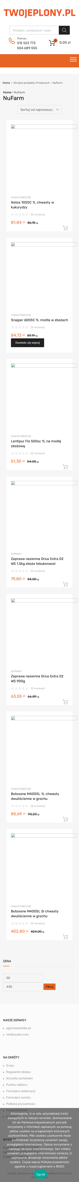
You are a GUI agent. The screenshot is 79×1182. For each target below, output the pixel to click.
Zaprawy (16, 553)
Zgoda (40, 1174)
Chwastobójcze (21, 197)
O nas (10, 1065)
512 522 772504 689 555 (27, 45)
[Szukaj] (64, 30)
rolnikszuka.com (17, 1034)
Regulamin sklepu (18, 1072)
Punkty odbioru (16, 1085)
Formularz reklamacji (20, 1091)
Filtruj (49, 986)
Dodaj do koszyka (65, 228)
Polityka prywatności (20, 1104)
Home (6, 82)
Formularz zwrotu (18, 1097)
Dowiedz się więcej (27, 342)
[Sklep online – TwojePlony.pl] (39, 13)
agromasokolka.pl (18, 1028)
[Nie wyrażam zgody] (73, 1145)
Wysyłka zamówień (19, 1078)
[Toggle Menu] (73, 60)
